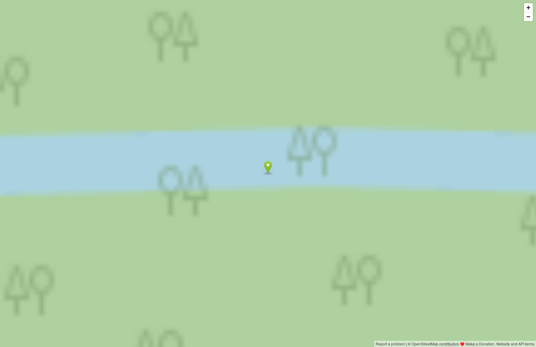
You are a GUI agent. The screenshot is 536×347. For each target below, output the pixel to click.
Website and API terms (515, 343)
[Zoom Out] (528, 16)
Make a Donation (480, 343)
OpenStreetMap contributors (435, 343)
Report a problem (390, 343)
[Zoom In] (528, 7)
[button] (268, 167)
